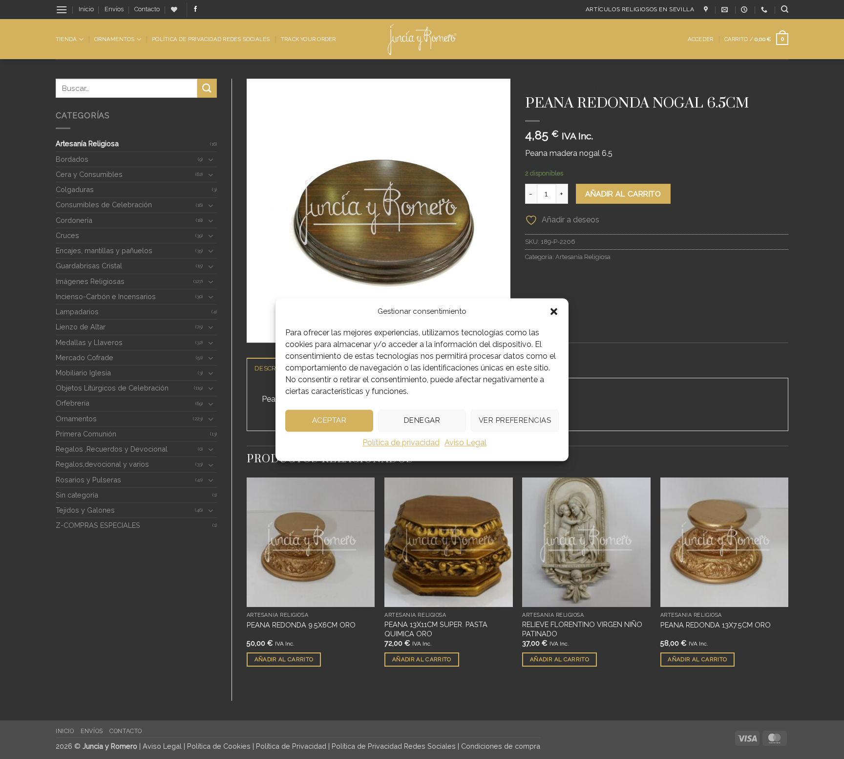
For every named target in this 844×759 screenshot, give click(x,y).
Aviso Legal (465, 442)
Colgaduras (75, 189)
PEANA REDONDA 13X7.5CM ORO (715, 625)
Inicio (86, 9)
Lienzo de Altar (81, 327)
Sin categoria (77, 495)
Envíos (114, 9)
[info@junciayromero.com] (725, 9)
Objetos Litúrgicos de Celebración (112, 388)
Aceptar (329, 420)
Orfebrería (72, 403)
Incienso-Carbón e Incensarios (106, 296)
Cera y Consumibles (89, 174)
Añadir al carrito (623, 193)
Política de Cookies (219, 746)
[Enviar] (207, 88)
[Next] (788, 581)
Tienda (66, 39)
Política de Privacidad (291, 746)
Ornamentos (114, 39)
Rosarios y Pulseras (88, 480)
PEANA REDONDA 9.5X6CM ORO (301, 625)
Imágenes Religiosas (90, 281)
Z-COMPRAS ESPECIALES (98, 525)
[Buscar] (784, 9)
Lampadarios (77, 311)
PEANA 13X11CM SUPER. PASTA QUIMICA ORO (435, 629)
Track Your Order (308, 39)
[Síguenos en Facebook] (195, 9)
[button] (554, 311)
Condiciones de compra (500, 746)
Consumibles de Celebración (104, 204)
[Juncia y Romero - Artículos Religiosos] (422, 39)
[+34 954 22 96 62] (765, 9)
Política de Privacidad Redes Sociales (211, 39)
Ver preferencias (515, 420)
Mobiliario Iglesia (83, 373)
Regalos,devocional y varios (102, 464)
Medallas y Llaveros (89, 342)
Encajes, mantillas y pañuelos (104, 250)
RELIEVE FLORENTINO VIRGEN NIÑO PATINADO (582, 629)
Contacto (147, 9)
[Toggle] (211, 159)
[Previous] (247, 581)
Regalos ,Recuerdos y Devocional (112, 449)
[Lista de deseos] (174, 9)
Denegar (422, 420)
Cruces (67, 235)
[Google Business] (745, 9)
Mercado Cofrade (84, 357)
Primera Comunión (86, 434)
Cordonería (74, 220)
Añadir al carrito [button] (284, 659)
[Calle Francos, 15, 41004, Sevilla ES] (707, 9)
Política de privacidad (401, 442)
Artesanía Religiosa (87, 143)
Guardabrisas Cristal (89, 265)
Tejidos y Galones (85, 510)
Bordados (72, 159)
